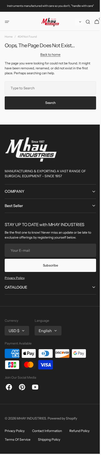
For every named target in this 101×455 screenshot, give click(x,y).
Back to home (49, 54)
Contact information (47, 431)
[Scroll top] (91, 448)
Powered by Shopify (62, 418)
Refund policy (79, 431)
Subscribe (48, 265)
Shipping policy (49, 439)
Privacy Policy (14, 278)
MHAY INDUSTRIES (31, 418)
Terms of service (17, 439)
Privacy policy (15, 431)
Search (48, 103)
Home (9, 36)
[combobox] (49, 87)
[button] (7, 22)
